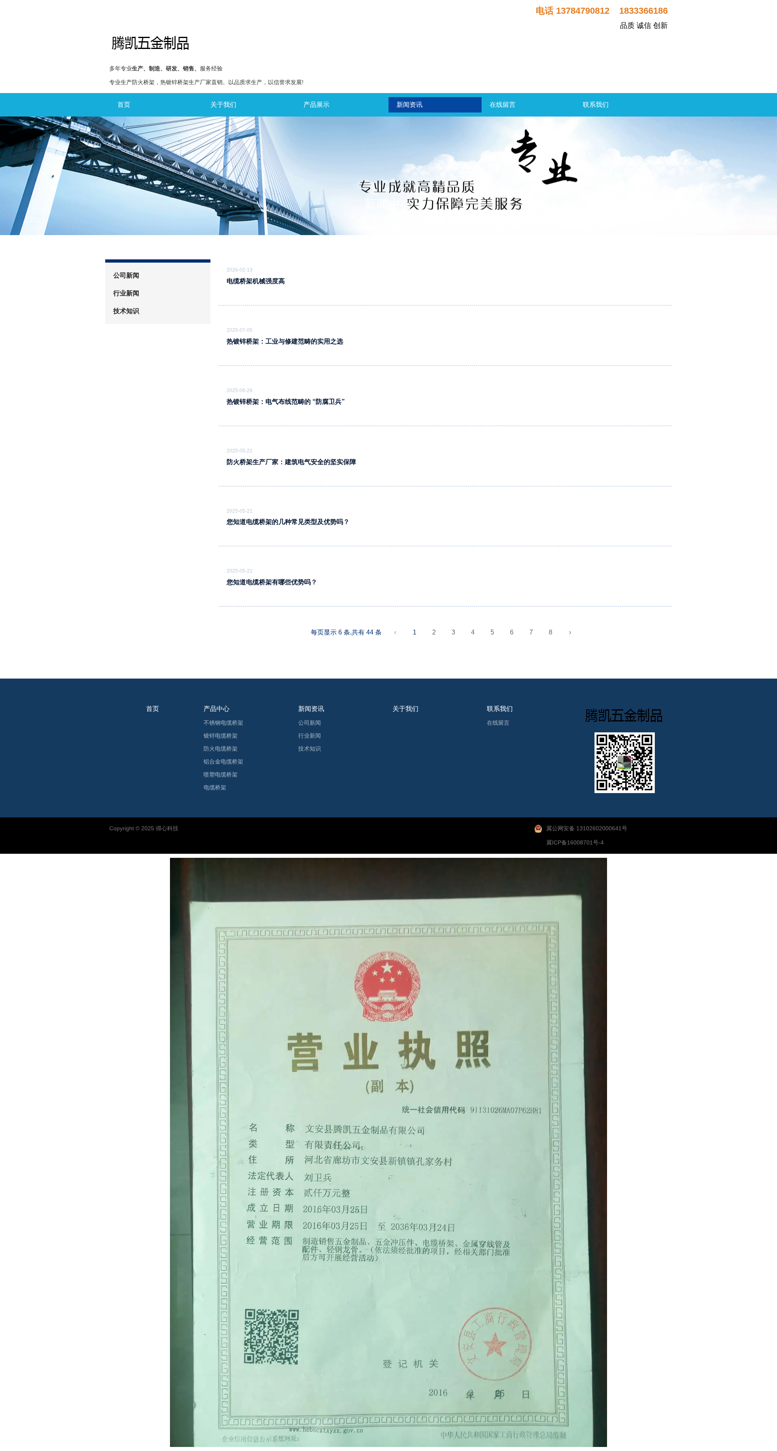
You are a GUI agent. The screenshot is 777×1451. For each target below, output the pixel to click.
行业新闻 (126, 293)
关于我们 (223, 104)
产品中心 (216, 708)
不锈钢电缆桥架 (223, 722)
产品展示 (316, 104)
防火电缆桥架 (221, 748)
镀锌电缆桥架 (221, 735)
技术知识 (126, 311)
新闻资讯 (409, 104)
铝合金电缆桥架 (223, 761)
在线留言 (503, 104)
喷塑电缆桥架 (221, 774)
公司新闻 (126, 275)
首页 (123, 104)
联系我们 (596, 104)
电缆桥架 (215, 787)
